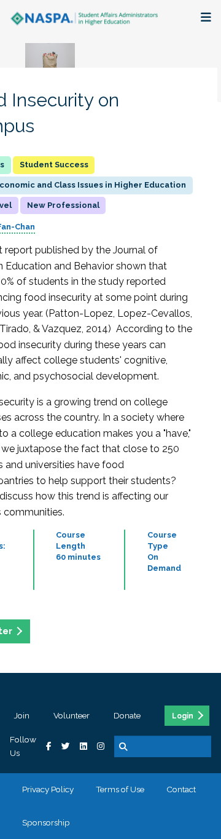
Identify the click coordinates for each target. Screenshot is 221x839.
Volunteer (71, 715)
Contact (181, 789)
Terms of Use (120, 789)
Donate (127, 715)
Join (21, 715)
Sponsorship (46, 822)
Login (182, 716)
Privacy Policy (48, 789)
